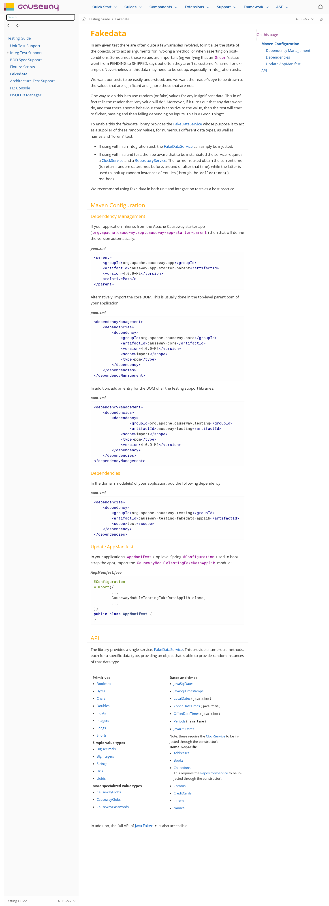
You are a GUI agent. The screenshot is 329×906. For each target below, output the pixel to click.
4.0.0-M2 (303, 19)
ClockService (113, 160)
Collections (182, 767)
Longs (101, 728)
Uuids (101, 778)
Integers (103, 720)
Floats (101, 713)
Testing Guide (19, 38)
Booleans (104, 683)
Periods (179, 721)
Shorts (102, 735)
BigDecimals (106, 749)
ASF (279, 7)
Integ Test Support (26, 52)
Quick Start (101, 7)
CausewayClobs (109, 799)
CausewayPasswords (113, 807)
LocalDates (182, 698)
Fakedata (19, 73)
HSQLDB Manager (25, 94)
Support (224, 7)
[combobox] (40, 17)
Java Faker (144, 825)
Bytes (101, 691)
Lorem (179, 800)
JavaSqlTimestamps (188, 691)
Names (179, 808)
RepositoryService (150, 160)
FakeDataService (187, 124)
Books (178, 760)
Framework (253, 7)
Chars (101, 698)
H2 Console (20, 88)
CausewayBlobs (109, 792)
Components (161, 7)
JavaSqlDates (183, 683)
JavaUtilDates (184, 728)
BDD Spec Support (26, 59)
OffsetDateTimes (186, 713)
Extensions (194, 7)
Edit (321, 19)
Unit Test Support (25, 45)
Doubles (103, 705)
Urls (100, 771)
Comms (180, 786)
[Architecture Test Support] (20, 25)
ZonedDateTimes (187, 706)
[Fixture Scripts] (11, 25)
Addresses (181, 753)
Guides (130, 7)
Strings (102, 763)
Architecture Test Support (32, 80)
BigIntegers (105, 756)
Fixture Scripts (22, 66)
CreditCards (183, 793)
